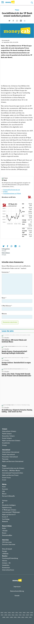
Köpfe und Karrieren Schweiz (11, 440)
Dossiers (4, 556)
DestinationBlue (7, 535)
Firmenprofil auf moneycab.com (11, 189)
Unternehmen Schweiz (9, 431)
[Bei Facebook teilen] (13, 20)
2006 (11, 617)
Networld (5, 521)
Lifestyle (4, 530)
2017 (2, 615)
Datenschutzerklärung (17, 591)
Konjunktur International (10, 457)
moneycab (6, 40)
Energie (4, 551)
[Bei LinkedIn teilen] (20, 20)
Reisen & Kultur (7, 526)
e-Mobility (5, 553)
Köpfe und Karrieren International (12, 461)
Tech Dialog (5, 519)
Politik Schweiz (7, 433)
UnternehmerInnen (8, 570)
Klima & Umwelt (7, 549)
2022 (16, 612)
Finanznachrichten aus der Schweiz (13, 468)
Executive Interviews (8, 544)
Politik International (8, 454)
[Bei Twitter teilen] (9, 20)
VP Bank (5, 191)
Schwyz (4, 445)
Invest (4, 480)
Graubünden (6, 443)
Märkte (4, 484)
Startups (4, 500)
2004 (19, 617)
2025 (5, 612)
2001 (30, 617)
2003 (22, 617)
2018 (31, 612)
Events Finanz (6, 477)
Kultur (4, 528)
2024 (9, 612)
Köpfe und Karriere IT (9, 514)
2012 (20, 615)
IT (2, 503)
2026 (2, 612)
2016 (5, 615)
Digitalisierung (6, 507)
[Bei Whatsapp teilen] (17, 20)
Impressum (17, 586)
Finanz (17, 10)
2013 (16, 615)
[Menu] (2, 2)
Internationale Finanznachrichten (12, 473)
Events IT (5, 517)
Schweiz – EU (6, 563)
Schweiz (4, 429)
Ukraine (4, 560)
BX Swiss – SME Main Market (11, 470)
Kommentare (6, 567)
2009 (31, 615)
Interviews (5, 540)
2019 (28, 612)
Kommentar (6, 272)
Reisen (4, 533)
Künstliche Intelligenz (9, 505)
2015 (9, 615)
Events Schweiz (7, 438)
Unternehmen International (10, 452)
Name (4, 298)
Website (4, 314)
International (6, 450)
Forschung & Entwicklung (10, 558)
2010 (27, 615)
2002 (26, 617)
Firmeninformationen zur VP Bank (12, 193)
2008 (3, 617)
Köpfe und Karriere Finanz (10, 475)
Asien (4, 487)
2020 (24, 612)
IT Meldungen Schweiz (9, 510)
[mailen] (24, 20)
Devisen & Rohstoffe (8, 496)
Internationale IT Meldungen (11, 512)
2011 (24, 615)
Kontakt (17, 595)
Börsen (4, 494)
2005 (15, 617)
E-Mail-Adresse (7, 306)
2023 (13, 612)
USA (3, 491)
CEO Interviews (7, 542)
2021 (20, 612)
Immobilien (5, 565)
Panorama (5, 459)
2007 (7, 617)
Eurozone (5, 489)
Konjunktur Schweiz (8, 436)
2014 (13, 615)
